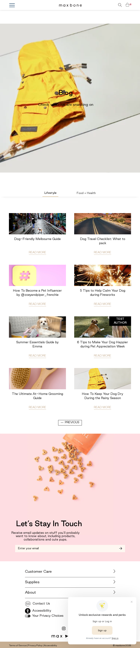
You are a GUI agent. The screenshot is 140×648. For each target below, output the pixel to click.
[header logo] (70, 5)
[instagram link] (64, 628)
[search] (114, 5)
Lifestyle (50, 193)
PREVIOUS (72, 422)
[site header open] (29, 5)
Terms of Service (17, 646)
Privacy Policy (35, 646)
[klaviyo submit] (120, 548)
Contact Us (41, 603)
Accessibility (50, 646)
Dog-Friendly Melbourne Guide (37, 239)
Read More (37, 252)
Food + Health (86, 193)
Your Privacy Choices (47, 615)
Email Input (23, 547)
